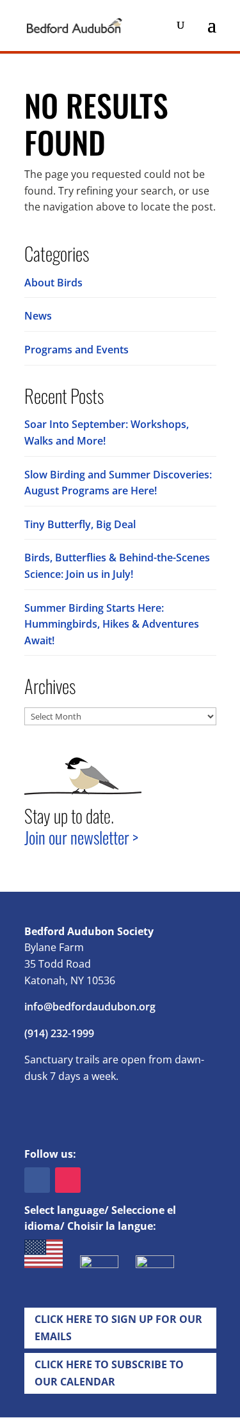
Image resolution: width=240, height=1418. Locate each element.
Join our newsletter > (81, 837)
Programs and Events (76, 350)
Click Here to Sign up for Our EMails (118, 1327)
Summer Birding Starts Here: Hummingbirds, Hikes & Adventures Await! (111, 624)
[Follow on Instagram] (68, 1180)
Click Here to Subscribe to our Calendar (109, 1373)
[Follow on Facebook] (37, 1180)
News (38, 316)
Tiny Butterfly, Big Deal (80, 524)
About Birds (53, 283)
